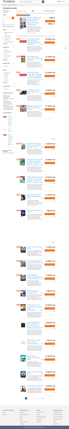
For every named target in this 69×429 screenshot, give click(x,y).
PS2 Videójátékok (6, 11)
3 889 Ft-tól (50, 291)
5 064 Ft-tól (50, 340)
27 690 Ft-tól (50, 57)
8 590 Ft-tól (50, 247)
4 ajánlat (53, 62)
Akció (6, 74)
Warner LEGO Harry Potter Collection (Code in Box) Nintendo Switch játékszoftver (34, 21)
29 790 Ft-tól (50, 73)
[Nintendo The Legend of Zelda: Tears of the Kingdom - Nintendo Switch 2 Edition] (23, 179)
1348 (42, 398)
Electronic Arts (8, 41)
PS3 (10, 11)
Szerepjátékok (5, 12)
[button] (61, 1)
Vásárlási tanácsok (40, 412)
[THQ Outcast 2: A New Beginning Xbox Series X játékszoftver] (23, 307)
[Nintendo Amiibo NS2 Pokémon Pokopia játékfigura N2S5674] (23, 41)
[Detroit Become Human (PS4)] (23, 293)
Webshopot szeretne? (57, 419)
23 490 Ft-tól (50, 356)
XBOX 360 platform (6, 10)
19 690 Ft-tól (50, 144)
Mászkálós (7, 72)
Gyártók (21, 416)
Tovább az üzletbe (50, 21)
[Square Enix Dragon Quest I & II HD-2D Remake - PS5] (23, 146)
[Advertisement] (61, 27)
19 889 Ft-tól (50, 261)
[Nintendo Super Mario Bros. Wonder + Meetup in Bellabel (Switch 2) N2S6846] (23, 74)
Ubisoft (6, 35)
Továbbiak (5, 43)
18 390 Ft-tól (50, 305)
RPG (5, 76)
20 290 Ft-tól (50, 386)
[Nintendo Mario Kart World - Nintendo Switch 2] (23, 108)
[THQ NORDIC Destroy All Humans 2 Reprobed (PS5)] (23, 277)
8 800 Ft (52, 18)
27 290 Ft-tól (50, 106)
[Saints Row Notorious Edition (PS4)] (23, 358)
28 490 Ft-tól (50, 39)
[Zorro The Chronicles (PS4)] (23, 374)
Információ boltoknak (57, 414)
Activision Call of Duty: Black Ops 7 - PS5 (34, 91)
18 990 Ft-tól (50, 323)
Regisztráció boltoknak (58, 416)
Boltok (21, 419)
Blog (4, 412)
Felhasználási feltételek (41, 416)
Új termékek (22, 412)
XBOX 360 (7, 56)
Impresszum (39, 421)
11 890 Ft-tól (50, 90)
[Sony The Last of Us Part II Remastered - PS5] (23, 197)
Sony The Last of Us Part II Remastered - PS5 (34, 196)
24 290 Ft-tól (50, 160)
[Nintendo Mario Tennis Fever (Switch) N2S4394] (23, 59)
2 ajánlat (53, 311)
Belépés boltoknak (57, 412)
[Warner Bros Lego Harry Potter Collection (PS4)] (23, 342)
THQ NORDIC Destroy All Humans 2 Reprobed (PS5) (34, 276)
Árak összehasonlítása (50, 42)
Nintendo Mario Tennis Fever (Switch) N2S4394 (34, 58)
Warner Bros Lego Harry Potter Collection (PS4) (33, 342)
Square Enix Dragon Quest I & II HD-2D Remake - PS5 (34, 145)
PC (5, 54)
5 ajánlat (53, 45)
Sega (6, 39)
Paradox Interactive (9, 32)
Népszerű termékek (24, 414)
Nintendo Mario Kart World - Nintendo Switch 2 (34, 107)
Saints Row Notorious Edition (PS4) (33, 357)
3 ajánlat (53, 78)
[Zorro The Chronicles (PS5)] (23, 249)
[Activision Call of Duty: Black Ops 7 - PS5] (23, 92)
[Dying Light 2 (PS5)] (23, 388)
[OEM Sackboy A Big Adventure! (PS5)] (23, 263)
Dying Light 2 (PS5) (33, 386)
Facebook (5, 414)
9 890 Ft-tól (50, 211)
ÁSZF (54, 421)
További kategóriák (23, 421)
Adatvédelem (39, 419)
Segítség (38, 414)
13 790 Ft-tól (50, 195)
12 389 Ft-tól (50, 372)
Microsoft (7, 37)
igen (5, 66)
